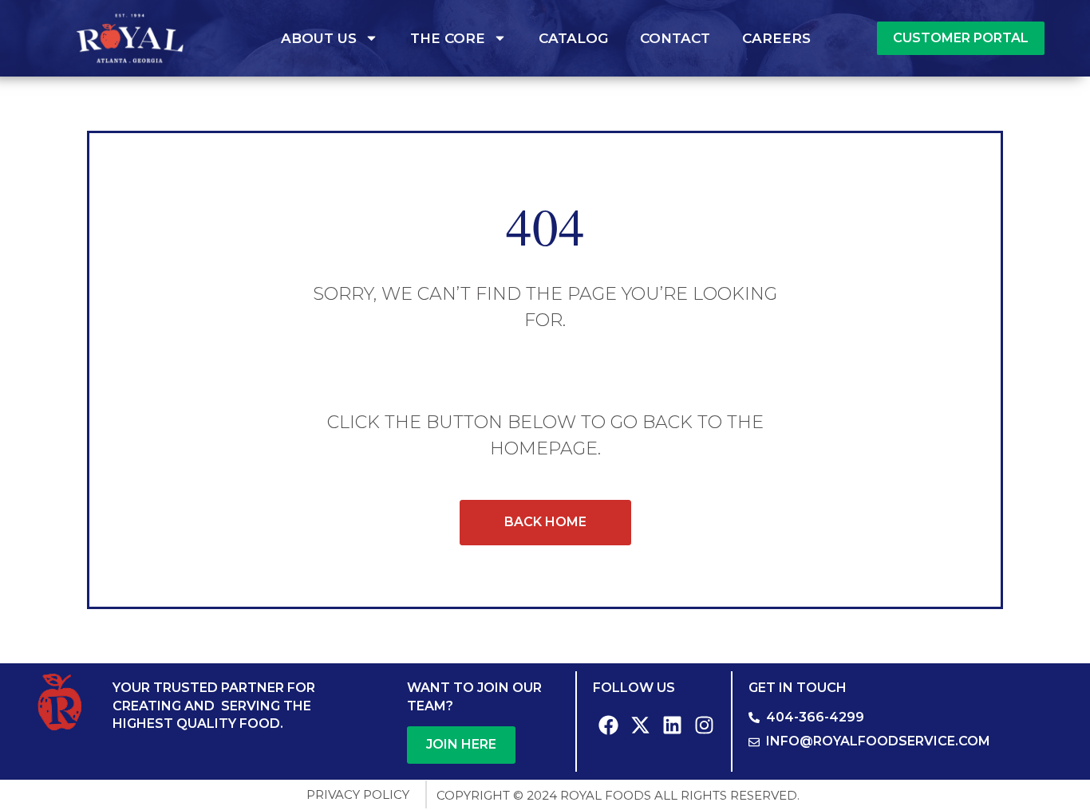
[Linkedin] (673, 725)
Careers (776, 38)
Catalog (573, 38)
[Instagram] (705, 725)
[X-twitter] (641, 725)
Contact (675, 38)
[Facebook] (609, 725)
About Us (319, 38)
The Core (447, 38)
